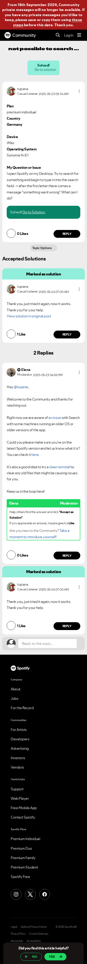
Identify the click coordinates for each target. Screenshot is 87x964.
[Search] (57, 35)
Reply (67, 234)
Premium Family (23, 857)
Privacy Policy (18, 934)
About (16, 689)
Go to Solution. (34, 212)
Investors (18, 757)
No (34, 956)
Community (24, 35)
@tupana (21, 386)
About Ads (17, 941)
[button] (79, 91)
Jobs (14, 698)
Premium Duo (21, 848)
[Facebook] (44, 894)
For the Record (22, 707)
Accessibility (34, 941)
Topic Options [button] (42, 248)
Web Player (20, 798)
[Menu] (79, 35)
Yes (52, 956)
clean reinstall (60, 466)
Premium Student (24, 867)
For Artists (19, 729)
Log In (68, 35)
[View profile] (11, 90)
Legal (14, 927)
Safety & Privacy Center (34, 927)
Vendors (17, 767)
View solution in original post (29, 316)
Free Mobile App (24, 807)
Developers (20, 739)
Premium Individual (25, 838)
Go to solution (45, 69)
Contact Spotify (23, 817)
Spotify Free (20, 876)
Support (17, 788)
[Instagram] (16, 894)
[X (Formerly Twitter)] (30, 894)
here (35, 454)
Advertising (20, 748)
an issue (54, 417)
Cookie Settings (38, 934)
